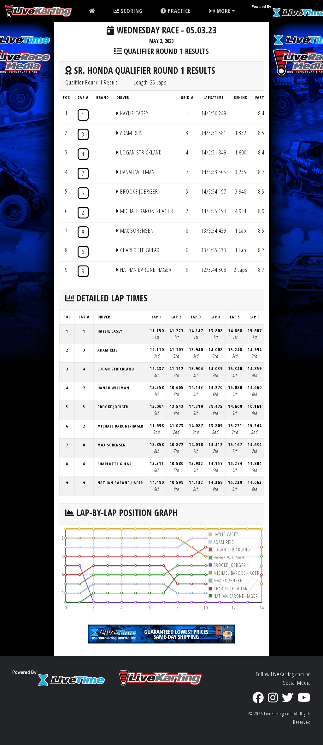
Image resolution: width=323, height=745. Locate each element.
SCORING (131, 11)
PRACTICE (178, 11)
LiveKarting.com (278, 714)
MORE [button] (223, 11)
